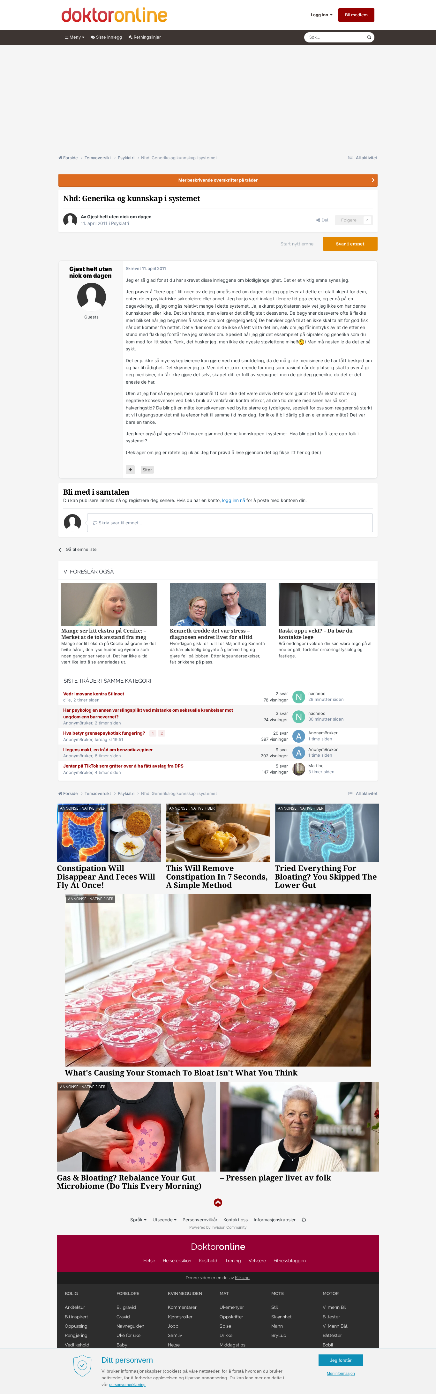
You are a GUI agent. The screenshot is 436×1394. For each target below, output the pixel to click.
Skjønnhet (281, 1316)
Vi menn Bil (334, 1307)
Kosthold (208, 1260)
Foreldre (128, 1293)
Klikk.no (242, 1277)
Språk (137, 1219)
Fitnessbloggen (290, 1260)
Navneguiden (130, 1326)
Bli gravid (126, 1307)
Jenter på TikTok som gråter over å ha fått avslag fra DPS (123, 765)
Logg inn (320, 14)
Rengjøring (76, 1335)
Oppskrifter (231, 1316)
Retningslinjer (146, 37)
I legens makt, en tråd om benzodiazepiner (108, 749)
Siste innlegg (108, 37)
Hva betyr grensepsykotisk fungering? (104, 733)
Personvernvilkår (200, 1219)
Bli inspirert (76, 1316)
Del (324, 220)
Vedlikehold (77, 1344)
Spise (225, 1326)
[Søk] (369, 37)
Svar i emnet (350, 243)
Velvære (257, 1260)
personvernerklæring (127, 1385)
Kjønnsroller (180, 1316)
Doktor (218, 1246)
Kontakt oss (235, 1219)
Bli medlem (356, 14)
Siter (147, 469)
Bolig (71, 1293)
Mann (277, 1326)
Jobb (173, 1326)
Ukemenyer (232, 1307)
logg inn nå (233, 500)
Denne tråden (346, 37)
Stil (274, 1307)
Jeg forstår (341, 1360)
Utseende (163, 1219)
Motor (331, 1293)
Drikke (226, 1335)
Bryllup (278, 1335)
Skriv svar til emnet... (119, 522)
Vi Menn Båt (335, 1326)
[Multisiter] (130, 469)
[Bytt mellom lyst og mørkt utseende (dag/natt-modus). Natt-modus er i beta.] (304, 1219)
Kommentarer (182, 1307)
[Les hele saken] (109, 605)
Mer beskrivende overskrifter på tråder (218, 180)
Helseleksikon (177, 1260)
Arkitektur (75, 1307)
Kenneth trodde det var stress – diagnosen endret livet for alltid (211, 634)
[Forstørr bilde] (301, 341)
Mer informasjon (341, 1373)
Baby (122, 1344)
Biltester (331, 1316)
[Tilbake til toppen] (218, 1202)
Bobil (328, 1344)
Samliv (175, 1335)
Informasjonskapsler (275, 1219)
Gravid (123, 1316)
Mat (224, 1293)
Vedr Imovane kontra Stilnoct (93, 693)
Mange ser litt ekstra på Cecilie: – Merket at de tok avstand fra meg (103, 634)
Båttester (332, 1335)
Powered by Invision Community (218, 1227)
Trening (233, 1260)
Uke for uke (128, 1335)
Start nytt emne (297, 243)
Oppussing (76, 1326)
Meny (75, 37)
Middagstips (232, 1344)
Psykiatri (120, 223)
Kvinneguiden (185, 1293)
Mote (277, 1293)
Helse (149, 1260)
